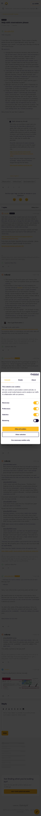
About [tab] (34, 380)
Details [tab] (20, 380)
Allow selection (20, 434)
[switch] (36, 408)
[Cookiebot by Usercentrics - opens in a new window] (30, 374)
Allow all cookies (20, 429)
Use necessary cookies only (20, 440)
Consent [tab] (7, 380)
